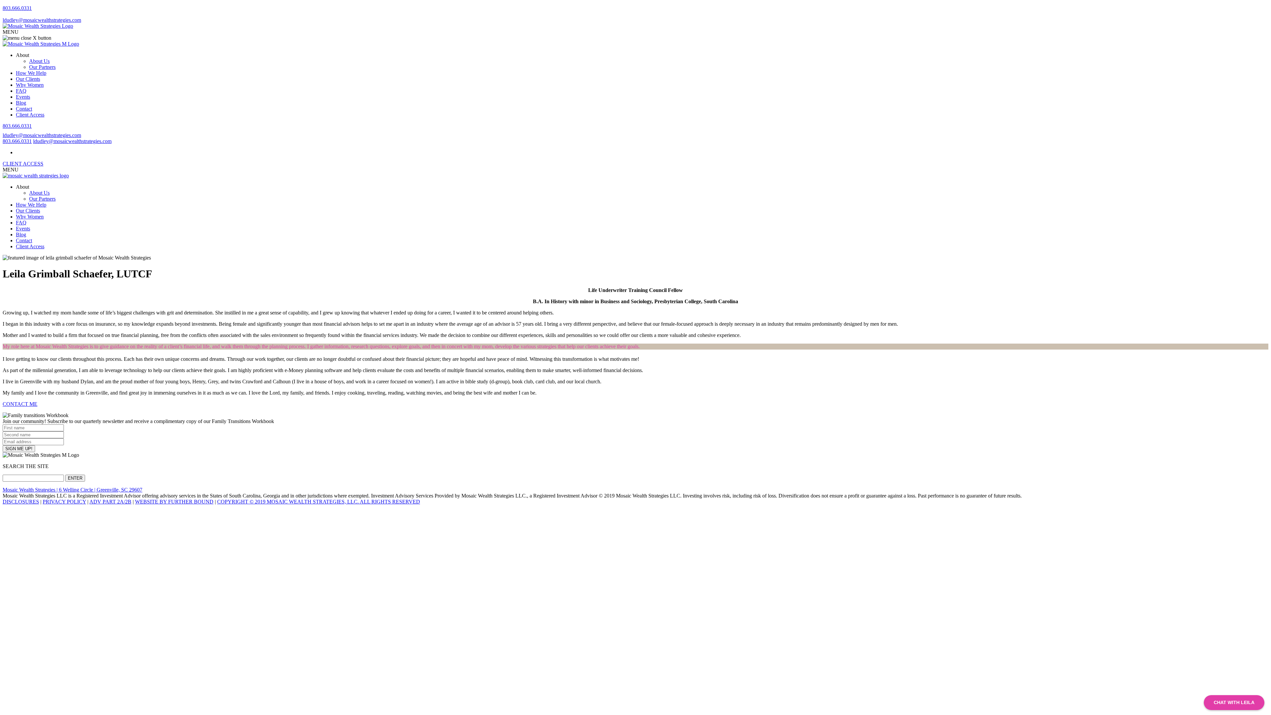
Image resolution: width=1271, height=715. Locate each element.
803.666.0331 (17, 8)
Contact (24, 109)
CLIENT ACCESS (23, 164)
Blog (21, 103)
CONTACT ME (20, 404)
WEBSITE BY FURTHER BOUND (174, 501)
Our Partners (42, 67)
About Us (39, 61)
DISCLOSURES (21, 501)
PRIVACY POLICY (64, 501)
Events (23, 97)
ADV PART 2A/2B (110, 501)
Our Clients (28, 79)
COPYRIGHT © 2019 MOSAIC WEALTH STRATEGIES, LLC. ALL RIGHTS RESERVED (318, 501)
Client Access (30, 115)
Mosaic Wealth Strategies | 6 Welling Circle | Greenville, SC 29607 (72, 490)
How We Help (31, 73)
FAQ (21, 91)
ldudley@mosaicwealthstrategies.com (42, 20)
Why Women (30, 85)
